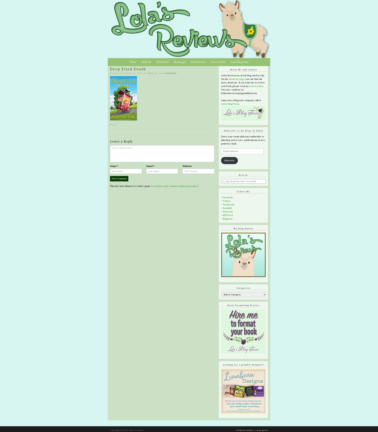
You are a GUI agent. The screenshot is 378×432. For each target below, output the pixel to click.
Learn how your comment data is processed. (174, 186)
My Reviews (162, 62)
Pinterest (228, 211)
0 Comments (169, 73)
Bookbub (227, 208)
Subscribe (229, 160)
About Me (146, 62)
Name (114, 166)
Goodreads (228, 204)
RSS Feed (228, 215)
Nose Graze (262, 430)
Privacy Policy (218, 62)
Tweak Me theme (244, 430)
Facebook (228, 197)
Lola (150, 73)
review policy (256, 86)
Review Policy (198, 62)
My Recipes (180, 62)
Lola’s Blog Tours (239, 62)
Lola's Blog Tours (230, 103)
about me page (237, 79)
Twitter (227, 201)
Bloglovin (228, 218)
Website (187, 166)
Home (133, 62)
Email (150, 166)
